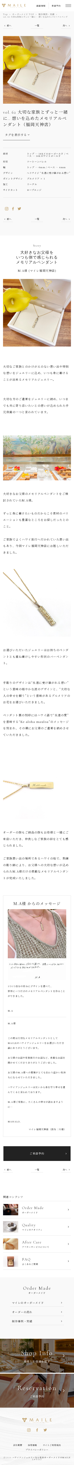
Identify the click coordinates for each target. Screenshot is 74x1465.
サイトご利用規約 (52, 1445)
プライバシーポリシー (37, 1449)
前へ (9, 25)
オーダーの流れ (22, 1312)
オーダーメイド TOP (23, 14)
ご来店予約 (37, 1153)
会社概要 (17, 1445)
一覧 (37, 25)
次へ (65, 25)
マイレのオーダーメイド (28, 1303)
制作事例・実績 (47, 14)
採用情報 (32, 1445)
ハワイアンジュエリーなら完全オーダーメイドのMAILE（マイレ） (41, 1458)
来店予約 (56, 5)
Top (5, 14)
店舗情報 (41, 5)
